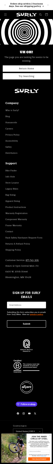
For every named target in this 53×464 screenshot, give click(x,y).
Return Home (26, 68)
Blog (7, 116)
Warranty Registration (16, 213)
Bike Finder (11, 170)
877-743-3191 (32, 260)
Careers (9, 129)
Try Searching (26, 76)
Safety (8, 147)
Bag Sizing (10, 195)
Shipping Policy (13, 250)
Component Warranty (16, 219)
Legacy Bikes (11, 189)
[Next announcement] (48, 5)
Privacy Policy (12, 135)
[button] (5, 15)
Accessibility (11, 141)
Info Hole (10, 176)
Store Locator (12, 183)
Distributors (11, 153)
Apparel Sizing (12, 201)
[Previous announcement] (5, 5)
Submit (26, 324)
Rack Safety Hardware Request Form (24, 238)
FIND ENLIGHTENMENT (39, 459)
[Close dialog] (50, 435)
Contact (9, 231)
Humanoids (11, 122)
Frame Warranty (13, 225)
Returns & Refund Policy (17, 244)
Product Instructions (15, 207)
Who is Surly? (12, 110)
